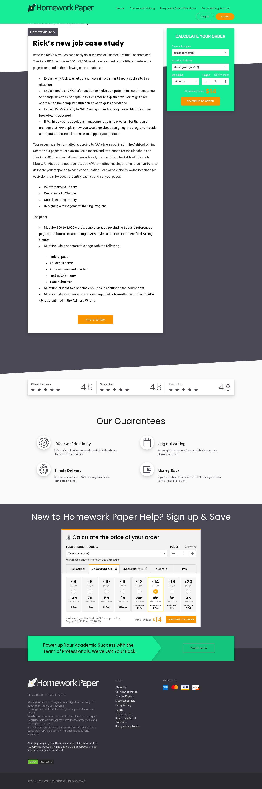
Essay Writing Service (215, 8)
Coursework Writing (142, 8)
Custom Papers (124, 696)
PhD (184, 569)
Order (225, 16)
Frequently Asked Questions (178, 8)
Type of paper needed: (82, 547)
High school (77, 569)
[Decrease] (205, 81)
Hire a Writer (95, 320)
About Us (120, 687)
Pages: (174, 547)
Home (120, 8)
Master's (161, 569)
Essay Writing (123, 705)
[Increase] (225, 81)
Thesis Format (123, 714)
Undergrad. (104, 569)
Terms (119, 709)
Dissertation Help (125, 700)
